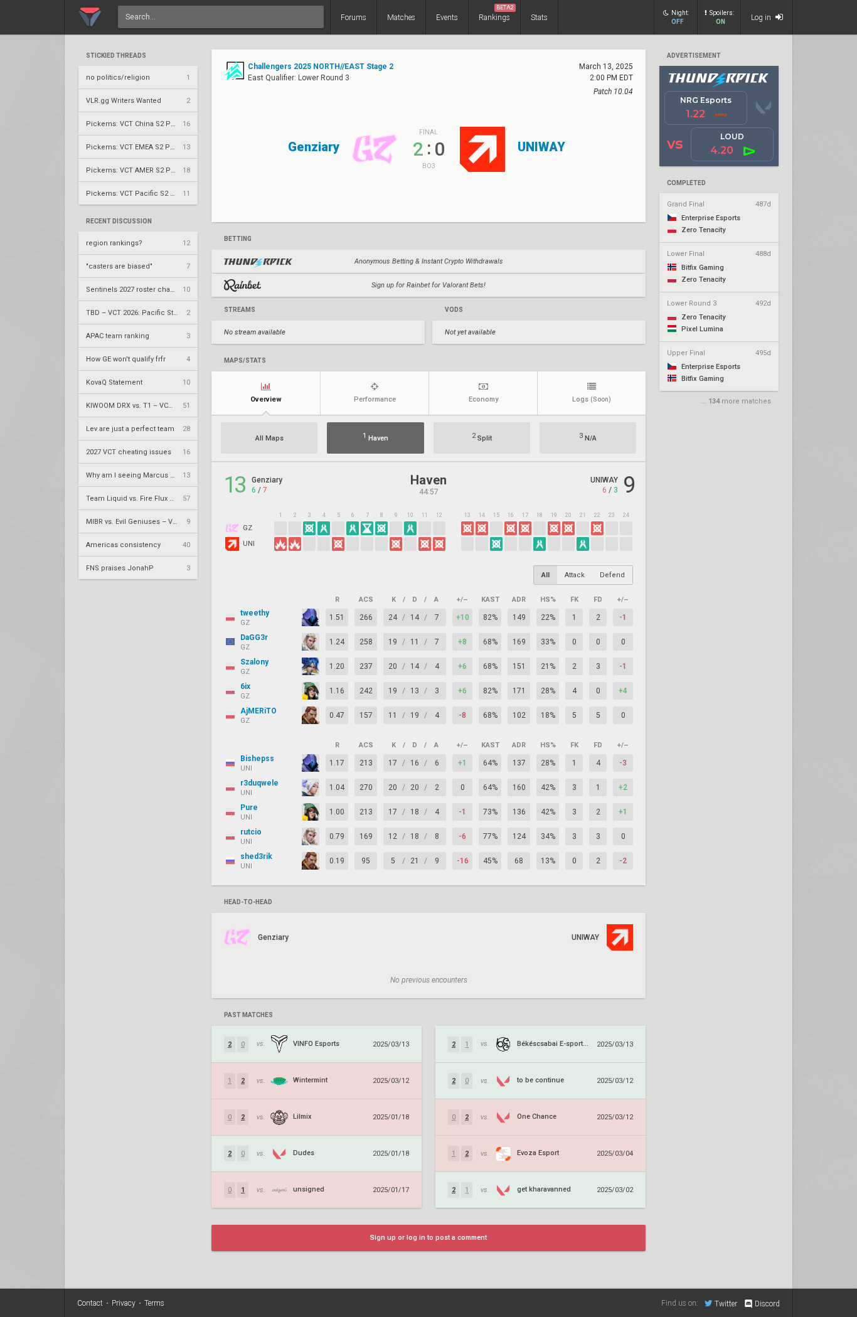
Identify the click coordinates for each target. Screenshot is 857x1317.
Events (447, 17)
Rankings (496, 13)
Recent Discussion (119, 221)
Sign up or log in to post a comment (428, 1238)
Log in (762, 17)
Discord (767, 1303)
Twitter (726, 1303)
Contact (90, 1303)
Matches (401, 17)
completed (686, 183)
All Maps (269, 438)
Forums (353, 17)
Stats (539, 17)
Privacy (124, 1303)
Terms (154, 1303)
